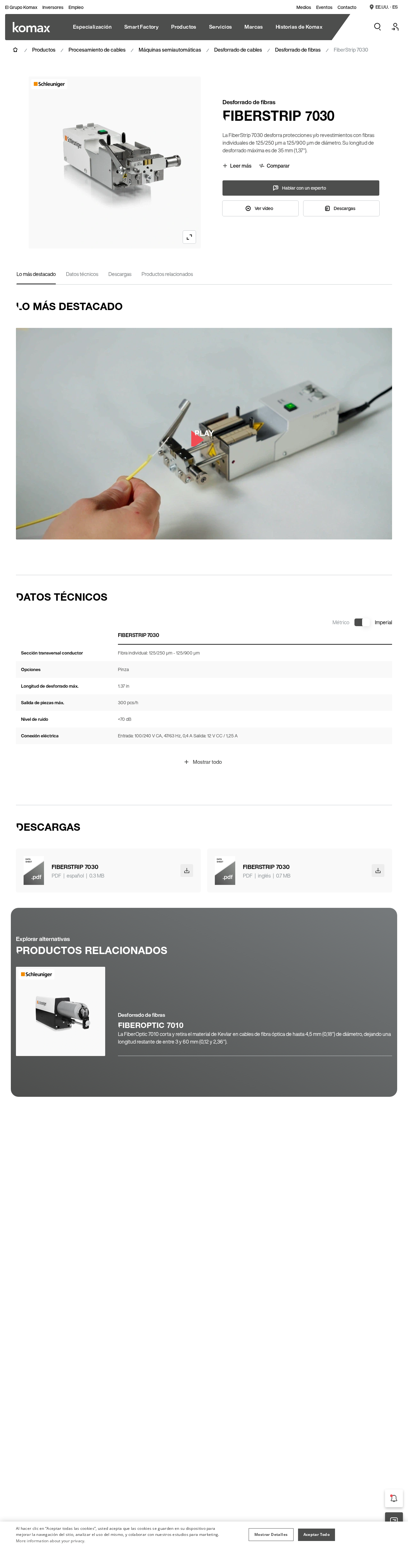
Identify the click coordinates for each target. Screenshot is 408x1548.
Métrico (340, 622)
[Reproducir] (204, 433)
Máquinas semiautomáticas (170, 50)
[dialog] (204, 1535)
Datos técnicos (82, 274)
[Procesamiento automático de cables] (31, 27)
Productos (43, 50)
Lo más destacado (36, 274)
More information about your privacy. (50, 1541)
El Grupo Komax (21, 7)
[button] (270, 1534)
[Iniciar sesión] (395, 26)
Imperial (383, 622)
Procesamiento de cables (97, 50)
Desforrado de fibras (298, 50)
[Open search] (377, 26)
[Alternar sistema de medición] (362, 622)
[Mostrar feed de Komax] (394, 1498)
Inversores (52, 7)
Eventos (324, 7)
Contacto (347, 7)
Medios (303, 7)
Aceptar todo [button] (316, 1534)
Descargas (119, 274)
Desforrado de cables (238, 50)
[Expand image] (189, 237)
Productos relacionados (167, 274)
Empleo (76, 7)
